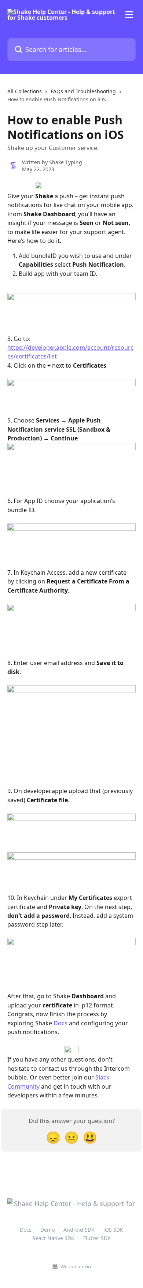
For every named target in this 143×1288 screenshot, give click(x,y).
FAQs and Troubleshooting (83, 91)
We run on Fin (75, 1266)
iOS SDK (113, 1229)
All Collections (24, 91)
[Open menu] (129, 14)
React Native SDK (53, 1238)
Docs (60, 1023)
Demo (47, 1229)
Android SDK (79, 1229)
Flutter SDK (97, 1238)
